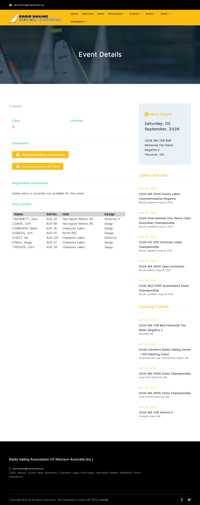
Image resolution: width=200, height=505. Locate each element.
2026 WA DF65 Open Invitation (161, 266)
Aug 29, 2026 (148, 188)
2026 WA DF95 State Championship (165, 393)
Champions (78, 21)
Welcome (87, 13)
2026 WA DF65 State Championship (165, 373)
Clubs (164, 13)
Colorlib (103, 499)
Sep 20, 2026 (147, 387)
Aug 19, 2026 (147, 212)
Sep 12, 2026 (147, 344)
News (100, 13)
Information (115, 13)
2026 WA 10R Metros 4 (156, 412)
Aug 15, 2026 (147, 236)
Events (134, 13)
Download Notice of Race (39, 166)
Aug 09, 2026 (148, 260)
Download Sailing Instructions (42, 154)
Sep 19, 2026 (147, 368)
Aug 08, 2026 (148, 280)
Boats (149, 13)
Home (74, 13)
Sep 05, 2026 (147, 319)
